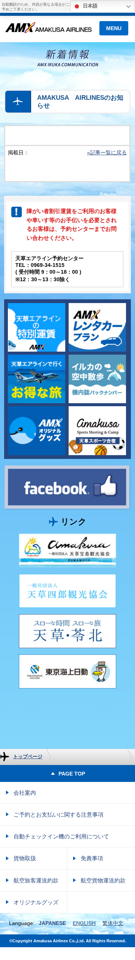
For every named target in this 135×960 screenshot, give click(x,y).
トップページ (27, 756)
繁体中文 (112, 923)
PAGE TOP (70, 774)
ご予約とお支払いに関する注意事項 (59, 814)
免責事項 (92, 858)
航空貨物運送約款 (103, 880)
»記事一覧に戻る (107, 152)
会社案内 (25, 792)
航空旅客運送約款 (36, 880)
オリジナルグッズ (36, 902)
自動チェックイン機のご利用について (61, 836)
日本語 (89, 6)
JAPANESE (52, 923)
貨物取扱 (25, 858)
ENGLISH (84, 923)
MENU (114, 28)
